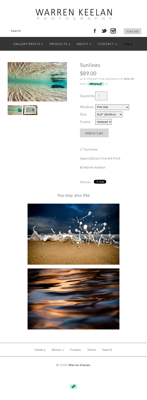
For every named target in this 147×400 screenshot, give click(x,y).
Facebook (95, 31)
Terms (91, 349)
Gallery (40, 349)
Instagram (113, 31)
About (58, 349)
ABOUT (84, 44)
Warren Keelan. (79, 365)
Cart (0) (132, 31)
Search (107, 349)
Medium (87, 107)
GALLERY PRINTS (28, 44)
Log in (128, 44)
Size (83, 114)
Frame (85, 122)
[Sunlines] (37, 65)
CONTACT (107, 44)
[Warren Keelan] (73, 3)
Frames (75, 349)
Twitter (104, 31)
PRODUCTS (60, 44)
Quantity (87, 96)
